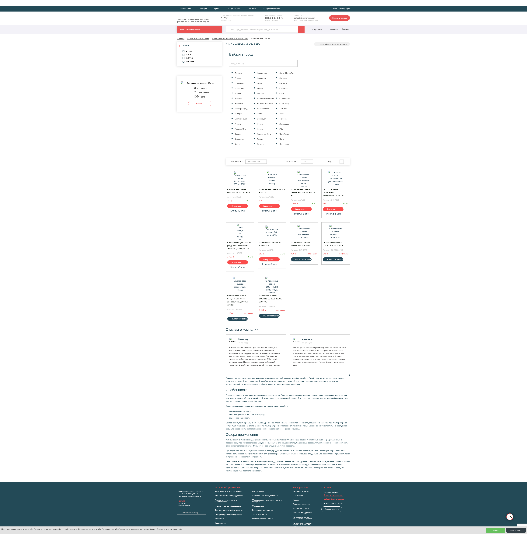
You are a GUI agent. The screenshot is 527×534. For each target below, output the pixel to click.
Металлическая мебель (263, 519)
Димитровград (241, 109)
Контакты (253, 9)
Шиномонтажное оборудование (229, 496)
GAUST (189, 55)
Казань (238, 134)
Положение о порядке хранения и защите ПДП (302, 524)
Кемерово (239, 139)
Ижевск (238, 124)
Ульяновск (284, 124)
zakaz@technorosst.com (305, 18)
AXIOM (189, 51)
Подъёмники (220, 523)
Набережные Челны (266, 98)
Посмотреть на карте (333, 495)
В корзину (236, 206)
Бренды (203, 9)
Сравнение (332, 29)
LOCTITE (190, 61)
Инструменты (258, 491)
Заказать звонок (339, 18)
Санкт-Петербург (287, 73)
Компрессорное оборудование (228, 514)
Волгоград (239, 88)
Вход (335, 9)
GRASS (189, 58)
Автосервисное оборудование (228, 491)
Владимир (239, 83)
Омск (259, 114)
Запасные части (259, 514)
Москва (260, 93)
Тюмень (283, 119)
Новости (296, 500)
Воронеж (239, 103)
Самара (260, 144)
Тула (281, 114)
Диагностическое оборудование (229, 510)
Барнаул (238, 73)
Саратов (283, 83)
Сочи (281, 93)
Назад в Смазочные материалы (333, 44)
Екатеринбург (241, 119)
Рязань (260, 139)
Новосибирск (263, 109)
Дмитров (238, 114)
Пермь (260, 129)
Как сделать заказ (301, 491)
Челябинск (284, 134)
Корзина (346, 29)
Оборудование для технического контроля (267, 501)
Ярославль (284, 144)
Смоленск (283, 88)
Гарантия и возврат (301, 504)
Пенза (260, 124)
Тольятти (283, 109)
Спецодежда (258, 506)
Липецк (260, 88)
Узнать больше (516, 530)
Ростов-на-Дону (264, 134)
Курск (259, 83)
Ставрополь (284, 98)
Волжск (238, 93)
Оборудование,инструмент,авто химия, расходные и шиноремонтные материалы (193, 21)
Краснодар (262, 73)
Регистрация (344, 9)
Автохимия (219, 519)
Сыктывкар (284, 103)
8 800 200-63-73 (274, 18)
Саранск (283, 78)
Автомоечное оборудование (265, 496)
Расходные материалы (262, 510)
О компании (298, 496)
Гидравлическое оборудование (229, 506)
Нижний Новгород (265, 103)
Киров (237, 144)
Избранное (317, 29)
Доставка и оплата (301, 508)
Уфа (281, 129)
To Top (509, 516)
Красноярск (262, 78)
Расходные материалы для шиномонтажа (227, 501)
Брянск (238, 78)
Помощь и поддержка (302, 513)
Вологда (238, 98)
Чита (281, 139)
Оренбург (261, 119)
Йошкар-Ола (240, 129)
